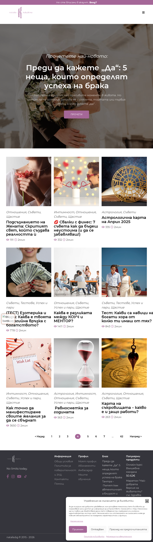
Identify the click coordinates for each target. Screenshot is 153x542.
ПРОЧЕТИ (76, 114)
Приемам (77, 529)
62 (121, 436)
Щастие (13, 216)
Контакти (61, 479)
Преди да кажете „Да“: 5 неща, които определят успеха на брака (112, 469)
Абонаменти (86, 465)
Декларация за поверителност (119, 537)
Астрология (112, 212)
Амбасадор (85, 470)
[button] (147, 500)
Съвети (34, 212)
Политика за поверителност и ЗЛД (65, 470)
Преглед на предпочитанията (128, 529)
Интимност (64, 212)
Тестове (27, 303)
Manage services (76, 521)
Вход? (94, 2)
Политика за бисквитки (94, 537)
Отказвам (97, 529)
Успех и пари (64, 307)
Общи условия (63, 461)
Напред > (136, 436)
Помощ (59, 483)
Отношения (16, 212)
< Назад (40, 436)
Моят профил (87, 461)
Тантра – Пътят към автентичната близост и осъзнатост (112, 489)
